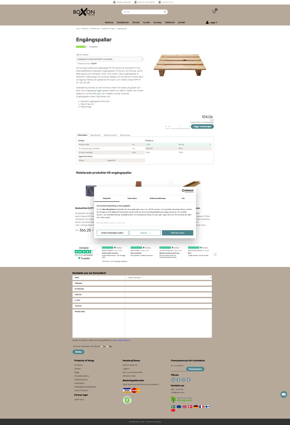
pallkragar (96, 93)
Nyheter (77, 369)
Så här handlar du (130, 365)
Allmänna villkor (129, 376)
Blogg (76, 372)
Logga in (126, 369)
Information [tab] (132, 198)
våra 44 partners (109, 209)
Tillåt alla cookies (177, 233)
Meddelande (80, 312)
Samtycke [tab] (107, 198)
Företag (78, 295)
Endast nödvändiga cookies (112, 233)
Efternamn (79, 289)
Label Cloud (79, 399)
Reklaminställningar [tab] (158, 198)
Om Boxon (78, 365)
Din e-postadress (177, 366)
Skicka (78, 352)
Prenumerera (195, 369)
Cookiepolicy (79, 383)
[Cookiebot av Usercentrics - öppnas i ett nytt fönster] (183, 191)
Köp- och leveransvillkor (133, 372)
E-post (77, 300)
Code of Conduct (81, 390)
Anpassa (143, 233)
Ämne (77, 278)
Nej (110, 346)
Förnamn (78, 283)
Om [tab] (183, 198)
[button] (214, 12)
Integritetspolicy (81, 379)
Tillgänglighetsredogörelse (85, 387)
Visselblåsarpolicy (81, 376)
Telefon (78, 306)
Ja (104, 346)
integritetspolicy (123, 340)
